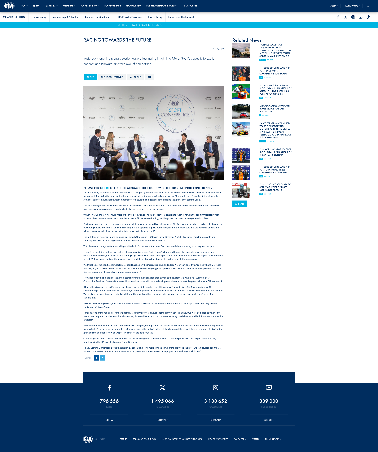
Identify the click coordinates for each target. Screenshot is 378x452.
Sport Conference (112, 77)
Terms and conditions (144, 439)
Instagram (353, 17)
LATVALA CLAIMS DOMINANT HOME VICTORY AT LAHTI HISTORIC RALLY (274, 108)
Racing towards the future (147, 24)
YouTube (360, 17)
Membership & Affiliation (65, 17)
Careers (255, 439)
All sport (135, 77)
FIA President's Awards (130, 17)
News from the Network (181, 17)
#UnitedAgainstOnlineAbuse (161, 5)
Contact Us (240, 439)
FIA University (133, 5)
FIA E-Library (155, 17)
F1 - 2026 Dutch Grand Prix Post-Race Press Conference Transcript (274, 70)
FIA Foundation (112, 5)
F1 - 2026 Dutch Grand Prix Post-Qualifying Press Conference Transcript (274, 169)
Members (68, 5)
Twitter (345, 17)
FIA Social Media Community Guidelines (182, 439)
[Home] (9, 6)
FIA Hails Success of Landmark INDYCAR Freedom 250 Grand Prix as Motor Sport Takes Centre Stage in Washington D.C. (275, 50)
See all (239, 204)
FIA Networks (351, 6)
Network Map (39, 17)
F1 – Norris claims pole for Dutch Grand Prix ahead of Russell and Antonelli (275, 152)
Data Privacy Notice (218, 439)
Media (333, 6)
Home (125, 24)
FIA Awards (190, 5)
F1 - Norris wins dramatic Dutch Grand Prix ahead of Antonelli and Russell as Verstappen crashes (275, 90)
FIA (149, 77)
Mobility (50, 5)
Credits (123, 439)
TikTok (368, 17)
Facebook (338, 17)
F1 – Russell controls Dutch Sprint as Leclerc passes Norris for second (275, 187)
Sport (90, 77)
